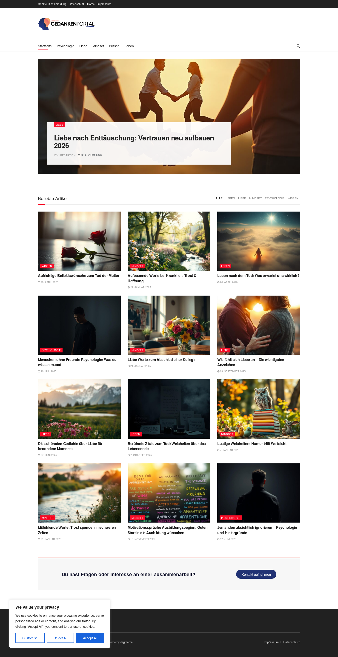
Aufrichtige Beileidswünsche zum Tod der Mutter (78, 275)
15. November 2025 (142, 539)
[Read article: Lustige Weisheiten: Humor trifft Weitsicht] (258, 409)
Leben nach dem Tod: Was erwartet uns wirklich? (258, 275)
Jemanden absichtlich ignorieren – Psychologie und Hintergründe (257, 530)
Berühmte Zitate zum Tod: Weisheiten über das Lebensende (167, 446)
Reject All (60, 638)
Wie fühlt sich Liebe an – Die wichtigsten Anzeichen (250, 362)
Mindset (98, 46)
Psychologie (65, 46)
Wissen (114, 46)
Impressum (104, 4)
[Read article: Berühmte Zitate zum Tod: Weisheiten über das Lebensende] (169, 409)
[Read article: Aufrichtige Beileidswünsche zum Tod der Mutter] (79, 241)
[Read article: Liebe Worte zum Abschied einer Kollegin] (169, 325)
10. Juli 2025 (48, 371)
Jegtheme (126, 642)
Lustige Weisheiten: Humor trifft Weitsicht (251, 443)
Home (91, 4)
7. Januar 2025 (229, 450)
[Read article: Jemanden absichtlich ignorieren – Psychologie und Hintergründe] (258, 493)
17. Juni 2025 (227, 539)
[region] (59, 623)
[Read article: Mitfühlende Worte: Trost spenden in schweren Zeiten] (79, 493)
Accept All (90, 638)
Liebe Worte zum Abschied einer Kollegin (162, 359)
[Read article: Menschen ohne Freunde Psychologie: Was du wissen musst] (79, 325)
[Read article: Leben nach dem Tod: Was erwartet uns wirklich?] (258, 241)
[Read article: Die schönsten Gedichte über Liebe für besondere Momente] (79, 409)
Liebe (83, 46)
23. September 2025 (232, 371)
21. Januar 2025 (140, 287)
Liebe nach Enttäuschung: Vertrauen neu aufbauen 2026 (134, 141)
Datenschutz (76, 4)
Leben (129, 46)
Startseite (45, 46)
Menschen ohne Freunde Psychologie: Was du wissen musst (77, 362)
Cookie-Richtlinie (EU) (52, 4)
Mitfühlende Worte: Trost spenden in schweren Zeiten (77, 530)
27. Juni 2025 (48, 455)
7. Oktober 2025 (141, 455)
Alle (219, 198)
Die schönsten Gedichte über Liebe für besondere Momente (70, 446)
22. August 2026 (91, 155)
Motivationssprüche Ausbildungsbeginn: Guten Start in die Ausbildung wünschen (167, 530)
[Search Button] (298, 46)
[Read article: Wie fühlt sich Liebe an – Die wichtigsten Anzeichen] (258, 325)
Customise (30, 638)
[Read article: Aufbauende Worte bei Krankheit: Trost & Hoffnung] (169, 241)
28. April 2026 (49, 282)
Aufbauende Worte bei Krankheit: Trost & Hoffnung (162, 278)
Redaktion (67, 155)
